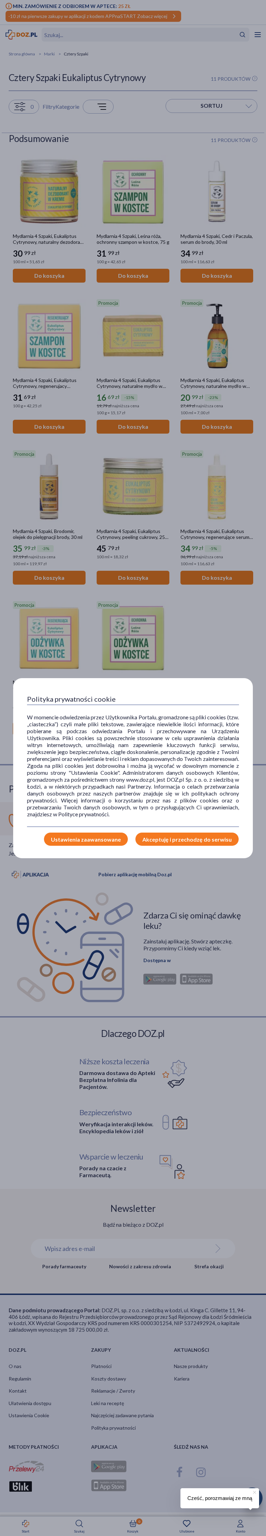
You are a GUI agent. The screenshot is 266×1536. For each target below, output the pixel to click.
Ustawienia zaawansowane (86, 839)
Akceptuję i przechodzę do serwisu (187, 839)
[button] (254, 1491)
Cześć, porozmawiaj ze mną (219, 1498)
